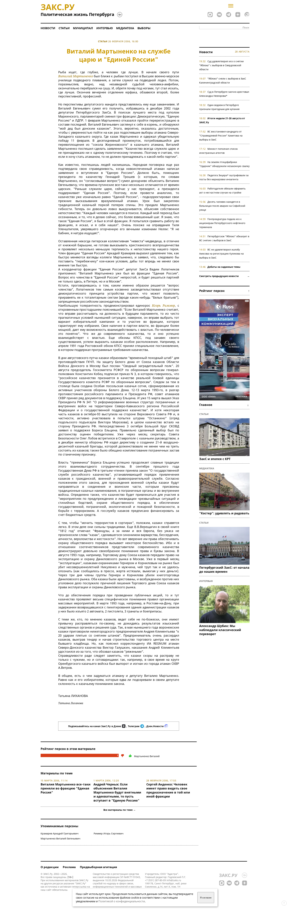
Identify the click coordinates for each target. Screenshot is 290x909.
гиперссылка (78, 886)
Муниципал (83, 28)
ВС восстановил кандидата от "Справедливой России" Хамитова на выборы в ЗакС (221, 135)
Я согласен (205, 897)
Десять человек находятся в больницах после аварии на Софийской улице (222, 205)
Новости (48, 28)
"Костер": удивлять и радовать (224, 513)
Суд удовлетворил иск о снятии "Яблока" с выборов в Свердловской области (221, 65)
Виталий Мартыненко (75, 76)
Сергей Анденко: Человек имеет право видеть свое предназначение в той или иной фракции (168, 790)
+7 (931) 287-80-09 (155, 880)
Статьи (64, 28)
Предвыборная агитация (98, 867)
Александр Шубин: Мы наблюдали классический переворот (220, 630)
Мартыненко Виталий (147, 756)
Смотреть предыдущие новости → (224, 276)
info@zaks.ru (173, 880)
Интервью (104, 28)
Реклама (69, 867)
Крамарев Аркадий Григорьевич (60, 833)
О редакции (50, 867)
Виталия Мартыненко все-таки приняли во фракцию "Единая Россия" (65, 788)
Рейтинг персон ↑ (224, 291)
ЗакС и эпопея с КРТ (214, 459)
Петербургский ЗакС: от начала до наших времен (224, 569)
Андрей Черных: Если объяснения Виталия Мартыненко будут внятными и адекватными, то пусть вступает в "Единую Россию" (117, 792)
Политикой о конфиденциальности (121, 901)
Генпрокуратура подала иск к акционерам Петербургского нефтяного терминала (222, 223)
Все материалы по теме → (119, 809)
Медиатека (125, 28)
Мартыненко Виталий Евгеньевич (60, 838)
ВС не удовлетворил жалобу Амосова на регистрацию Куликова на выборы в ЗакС (221, 253)
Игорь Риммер (163, 305)
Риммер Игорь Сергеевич (109, 833)
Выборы (143, 28)
